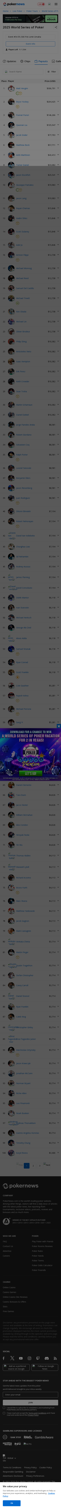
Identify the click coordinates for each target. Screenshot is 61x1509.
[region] (30, 1495)
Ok (11, 1503)
